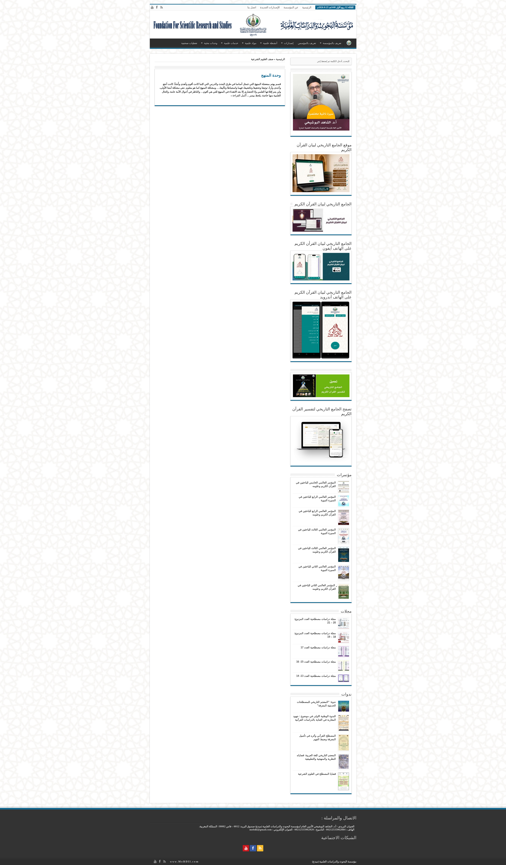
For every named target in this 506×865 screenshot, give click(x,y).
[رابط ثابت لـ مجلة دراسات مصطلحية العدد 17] (343, 651)
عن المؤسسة (291, 7)
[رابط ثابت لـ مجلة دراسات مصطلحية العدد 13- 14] (343, 678)
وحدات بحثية (210, 43)
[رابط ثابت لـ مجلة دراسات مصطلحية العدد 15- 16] (343, 665)
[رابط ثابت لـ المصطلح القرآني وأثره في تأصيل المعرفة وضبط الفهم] (343, 742)
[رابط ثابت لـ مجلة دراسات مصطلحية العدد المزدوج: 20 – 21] (343, 623)
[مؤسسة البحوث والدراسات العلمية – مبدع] (253, 25)
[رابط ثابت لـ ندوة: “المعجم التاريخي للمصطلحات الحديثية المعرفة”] (343, 706)
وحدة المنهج (271, 75)
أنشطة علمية (270, 43)
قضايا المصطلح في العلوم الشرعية (317, 773)
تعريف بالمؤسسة (332, 43)
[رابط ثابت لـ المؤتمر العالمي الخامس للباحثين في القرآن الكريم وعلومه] (343, 486)
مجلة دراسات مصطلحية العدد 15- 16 (316, 661)
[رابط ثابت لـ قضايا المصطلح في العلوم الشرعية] (343, 781)
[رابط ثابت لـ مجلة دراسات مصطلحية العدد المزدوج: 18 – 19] (343, 637)
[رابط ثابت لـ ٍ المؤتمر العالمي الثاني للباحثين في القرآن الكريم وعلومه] (343, 591)
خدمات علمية (231, 43)
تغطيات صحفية (189, 43)
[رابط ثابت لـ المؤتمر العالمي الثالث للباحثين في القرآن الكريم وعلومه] (343, 554)
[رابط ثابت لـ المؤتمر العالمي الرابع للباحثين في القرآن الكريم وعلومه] (343, 517)
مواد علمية (250, 43)
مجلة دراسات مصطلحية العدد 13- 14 (316, 675)
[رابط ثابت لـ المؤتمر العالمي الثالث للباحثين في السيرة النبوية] (343, 535)
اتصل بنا (251, 7)
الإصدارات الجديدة (270, 7)
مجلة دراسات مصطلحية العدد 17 (318, 647)
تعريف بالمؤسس (307, 43)
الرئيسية (306, 7)
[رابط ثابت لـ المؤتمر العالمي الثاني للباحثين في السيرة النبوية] (343, 572)
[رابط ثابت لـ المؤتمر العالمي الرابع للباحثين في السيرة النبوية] (343, 500)
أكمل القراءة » (238, 95)
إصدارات (289, 43)
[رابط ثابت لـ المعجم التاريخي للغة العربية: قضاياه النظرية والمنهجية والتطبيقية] (343, 761)
